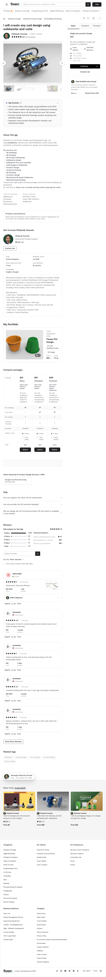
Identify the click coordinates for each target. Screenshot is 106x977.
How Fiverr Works (43, 850)
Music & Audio (8, 865)
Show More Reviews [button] (13, 741)
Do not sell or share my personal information (52, 939)
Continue (84, 66)
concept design (21, 757)
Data (5, 879)
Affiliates (40, 951)
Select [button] (25, 450)
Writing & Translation (10, 857)
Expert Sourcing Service (11, 921)
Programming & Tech (40, 11)
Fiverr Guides (41, 861)
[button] (7, 4)
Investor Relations (43, 962)
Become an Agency (77, 853)
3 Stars (7, 540)
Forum (72, 861)
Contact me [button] (85, 72)
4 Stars (7, 536)
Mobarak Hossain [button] (19, 34)
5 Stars (7, 533)
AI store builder (8, 932)
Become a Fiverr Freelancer (79, 850)
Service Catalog (8, 902)
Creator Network (43, 947)
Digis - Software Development (13, 928)
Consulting (6, 876)
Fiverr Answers (42, 865)
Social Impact (41, 925)
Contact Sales (8, 939)
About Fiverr (41, 913)
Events (72, 865)
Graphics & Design (22, 11)
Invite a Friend (41, 954)
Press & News (41, 958)
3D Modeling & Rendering (52, 19)
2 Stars (7, 543)
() (30, 37)
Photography (7, 891)
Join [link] (97, 4)
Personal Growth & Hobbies (12, 887)
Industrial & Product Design (32, 19)
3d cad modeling (49, 757)
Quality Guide (41, 857)
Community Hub (75, 857)
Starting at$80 (15, 481)
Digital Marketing (56, 11)
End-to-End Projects (10, 898)
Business (6, 883)
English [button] (88, 971)
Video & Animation (72, 11)
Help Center (41, 917)
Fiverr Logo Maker (9, 936)
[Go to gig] (19, 801)
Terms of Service (42, 932)
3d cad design (35, 757)
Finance (6, 894)
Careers (39, 928)
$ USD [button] (95, 971)
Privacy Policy (41, 936)
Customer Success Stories (46, 853)
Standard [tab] (85, 26)
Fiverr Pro (6, 913)
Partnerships (41, 943)
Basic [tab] (73, 26)
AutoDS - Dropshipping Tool (12, 925)
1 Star (6, 546)
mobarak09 (20, 788)
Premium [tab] (96, 26)
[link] (4, 18)
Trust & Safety (42, 921)
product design (10, 761)
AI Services (7, 872)
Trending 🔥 (8, 11)
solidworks (8, 757)
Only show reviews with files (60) (19, 564)
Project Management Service (13, 917)
